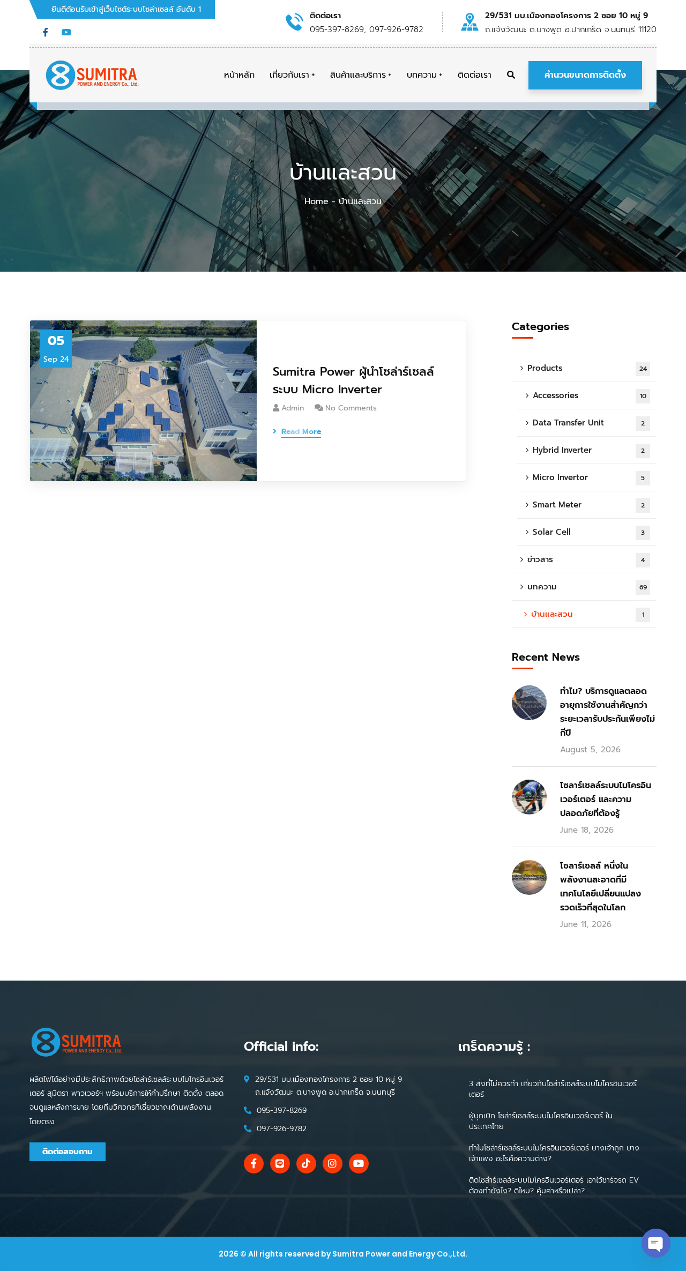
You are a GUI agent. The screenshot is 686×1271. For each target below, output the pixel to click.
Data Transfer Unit (589, 423)
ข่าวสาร (586, 559)
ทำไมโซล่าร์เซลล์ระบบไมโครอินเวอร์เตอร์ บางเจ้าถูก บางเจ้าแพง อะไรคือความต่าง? (554, 1153)
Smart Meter (589, 505)
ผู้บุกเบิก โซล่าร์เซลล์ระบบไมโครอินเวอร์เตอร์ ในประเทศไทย (541, 1121)
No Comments (351, 408)
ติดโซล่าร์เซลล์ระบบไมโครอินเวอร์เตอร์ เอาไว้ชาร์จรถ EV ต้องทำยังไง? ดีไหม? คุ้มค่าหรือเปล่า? (554, 1186)
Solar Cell (589, 532)
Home (316, 201)
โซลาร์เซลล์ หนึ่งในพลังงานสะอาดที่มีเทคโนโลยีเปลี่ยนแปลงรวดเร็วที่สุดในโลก (600, 886)
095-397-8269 (282, 1110)
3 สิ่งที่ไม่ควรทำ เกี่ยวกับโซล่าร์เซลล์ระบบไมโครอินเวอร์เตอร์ (553, 1089)
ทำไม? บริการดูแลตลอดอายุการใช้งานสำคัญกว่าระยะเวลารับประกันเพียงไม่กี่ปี (607, 712)
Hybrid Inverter (589, 450)
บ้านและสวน (587, 614)
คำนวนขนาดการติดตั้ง (585, 75)
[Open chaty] (656, 1243)
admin (292, 408)
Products (587, 368)
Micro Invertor (589, 477)
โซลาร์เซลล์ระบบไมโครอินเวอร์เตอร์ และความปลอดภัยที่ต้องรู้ (605, 799)
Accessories (589, 395)
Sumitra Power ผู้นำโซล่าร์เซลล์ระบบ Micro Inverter (353, 380)
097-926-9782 (282, 1128)
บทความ (587, 587)
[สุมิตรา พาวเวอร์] (92, 75)
